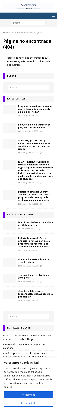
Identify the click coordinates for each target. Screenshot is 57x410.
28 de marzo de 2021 (29, 266)
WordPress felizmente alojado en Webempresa (35, 224)
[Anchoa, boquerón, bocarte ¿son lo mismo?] (9, 262)
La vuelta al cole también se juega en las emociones (34, 126)
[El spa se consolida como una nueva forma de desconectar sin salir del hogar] (9, 109)
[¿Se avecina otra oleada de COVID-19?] (9, 278)
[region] (28, 383)
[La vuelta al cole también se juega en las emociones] (9, 128)
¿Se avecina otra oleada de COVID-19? (33, 276)
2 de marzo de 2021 (28, 228)
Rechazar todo (28, 403)
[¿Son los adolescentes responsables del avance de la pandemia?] (9, 294)
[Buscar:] (29, 22)
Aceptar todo (28, 394)
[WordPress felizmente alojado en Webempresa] (9, 225)
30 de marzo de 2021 (29, 281)
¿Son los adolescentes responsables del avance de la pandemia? (35, 294)
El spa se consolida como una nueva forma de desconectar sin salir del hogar (35, 109)
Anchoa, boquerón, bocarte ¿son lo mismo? (33, 261)
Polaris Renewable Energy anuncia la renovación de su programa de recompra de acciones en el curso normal (34, 196)
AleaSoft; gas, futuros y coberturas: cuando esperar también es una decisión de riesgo (34, 145)
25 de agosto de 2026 (29, 115)
